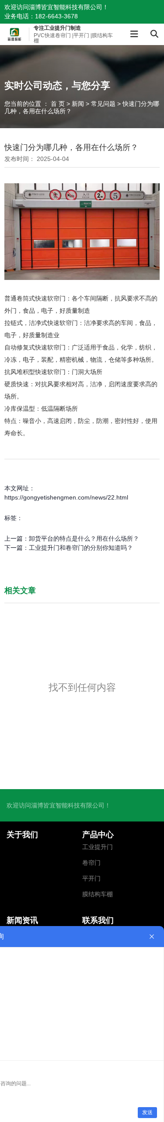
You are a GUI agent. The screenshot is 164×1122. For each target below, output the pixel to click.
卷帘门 (91, 863)
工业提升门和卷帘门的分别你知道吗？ (81, 547)
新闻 (78, 103)
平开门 (91, 878)
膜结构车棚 (97, 894)
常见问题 (103, 103)
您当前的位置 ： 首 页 (35, 103)
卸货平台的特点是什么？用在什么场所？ (84, 538)
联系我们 (98, 920)
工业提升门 (97, 847)
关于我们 (22, 834)
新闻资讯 (22, 920)
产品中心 (98, 834)
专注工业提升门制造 (57, 28)
